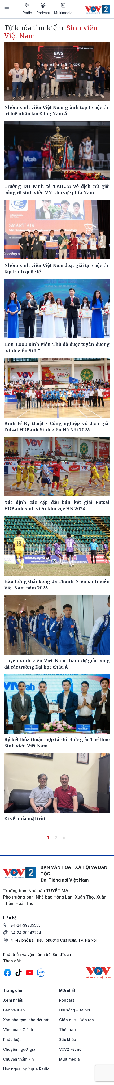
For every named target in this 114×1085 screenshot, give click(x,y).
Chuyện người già (19, 1049)
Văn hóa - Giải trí (18, 1029)
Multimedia (63, 13)
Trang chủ (12, 990)
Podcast (43, 13)
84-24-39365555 (26, 925)
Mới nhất (67, 990)
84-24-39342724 (26, 932)
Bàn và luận (14, 1010)
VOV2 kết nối (70, 1049)
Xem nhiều (13, 1000)
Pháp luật (12, 1039)
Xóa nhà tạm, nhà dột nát (26, 1020)
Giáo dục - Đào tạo (76, 1020)
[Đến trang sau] (65, 837)
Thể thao (67, 1029)
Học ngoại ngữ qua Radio (26, 1069)
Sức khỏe (67, 1039)
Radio (27, 13)
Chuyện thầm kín (18, 1059)
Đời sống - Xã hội (74, 1010)
